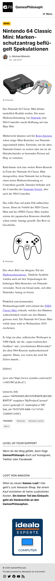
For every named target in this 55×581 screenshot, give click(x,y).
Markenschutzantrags (14, 274)
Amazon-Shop (26, 487)
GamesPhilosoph (29, 7)
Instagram (43, 455)
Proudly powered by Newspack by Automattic (24, 571)
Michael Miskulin (21, 56)
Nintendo (36, 117)
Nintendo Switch (32, 189)
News (6, 23)
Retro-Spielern (44, 135)
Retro (6, 426)
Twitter (7, 459)
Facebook (25, 459)
